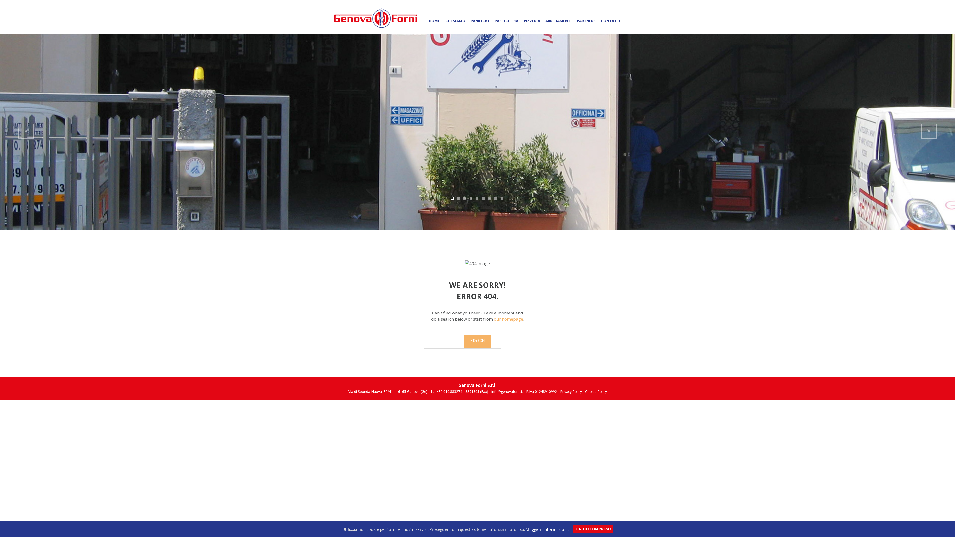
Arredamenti (558, 20)
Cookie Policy (596, 391)
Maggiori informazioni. (547, 529)
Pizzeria (532, 20)
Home (434, 20)
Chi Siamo (455, 20)
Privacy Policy (571, 391)
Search (477, 340)
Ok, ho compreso (593, 529)
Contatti (610, 20)
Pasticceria (506, 20)
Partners (586, 20)
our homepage (508, 319)
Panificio (480, 20)
